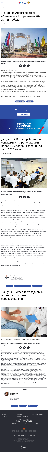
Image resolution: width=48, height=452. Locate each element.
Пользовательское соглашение (24, 438)
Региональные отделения (37, 414)
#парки (29, 101)
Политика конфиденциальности (24, 439)
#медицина (14, 405)
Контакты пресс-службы (22, 416)
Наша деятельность (9, 6)
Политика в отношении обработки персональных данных (24, 440)
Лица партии (20, 414)
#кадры (22, 405)
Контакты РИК (5, 416)
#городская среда (20, 101)
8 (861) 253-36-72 (24, 421)
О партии (4, 414)
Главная (2, 6)
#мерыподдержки (32, 405)
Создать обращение (23, 114)
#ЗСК (10, 285)
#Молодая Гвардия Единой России (23, 285)
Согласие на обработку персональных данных (24, 441)
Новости (16, 6)
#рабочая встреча (37, 285)
